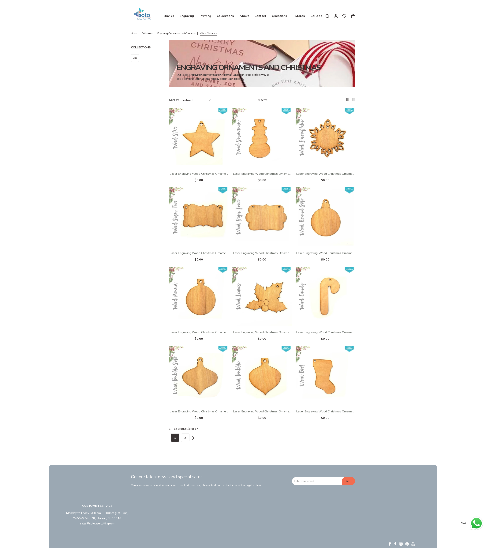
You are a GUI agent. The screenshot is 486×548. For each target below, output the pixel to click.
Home (134, 33)
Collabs (316, 16)
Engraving (187, 16)
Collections (225, 16)
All (135, 58)
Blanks (169, 16)
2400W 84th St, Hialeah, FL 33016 (97, 518)
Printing (205, 16)
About (244, 16)
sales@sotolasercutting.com (97, 523)
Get (348, 481)
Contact (260, 16)
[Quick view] (222, 114)
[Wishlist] (344, 16)
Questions (279, 16)
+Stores (299, 16)
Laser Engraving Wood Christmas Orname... (199, 174)
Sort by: (174, 100)
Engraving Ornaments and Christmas (176, 33)
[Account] (336, 16)
